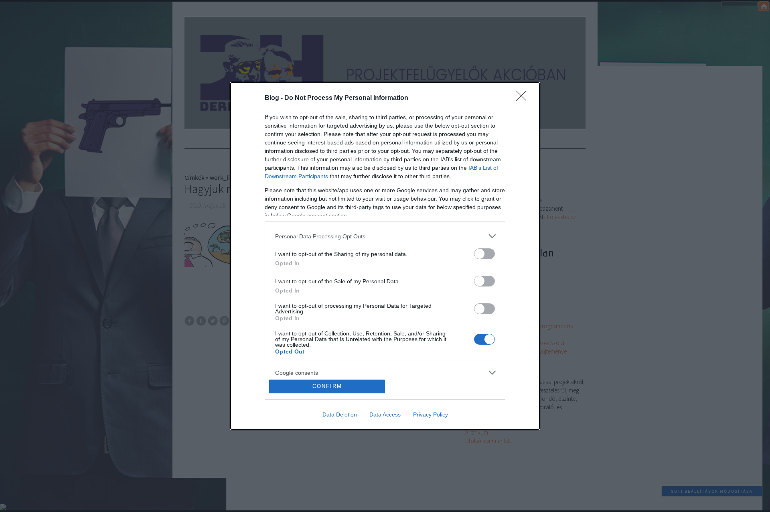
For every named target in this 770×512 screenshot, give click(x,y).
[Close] (523, 98)
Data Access (385, 414)
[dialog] (385, 256)
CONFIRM (327, 386)
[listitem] (385, 236)
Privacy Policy (430, 414)
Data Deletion (339, 414)
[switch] (484, 253)
